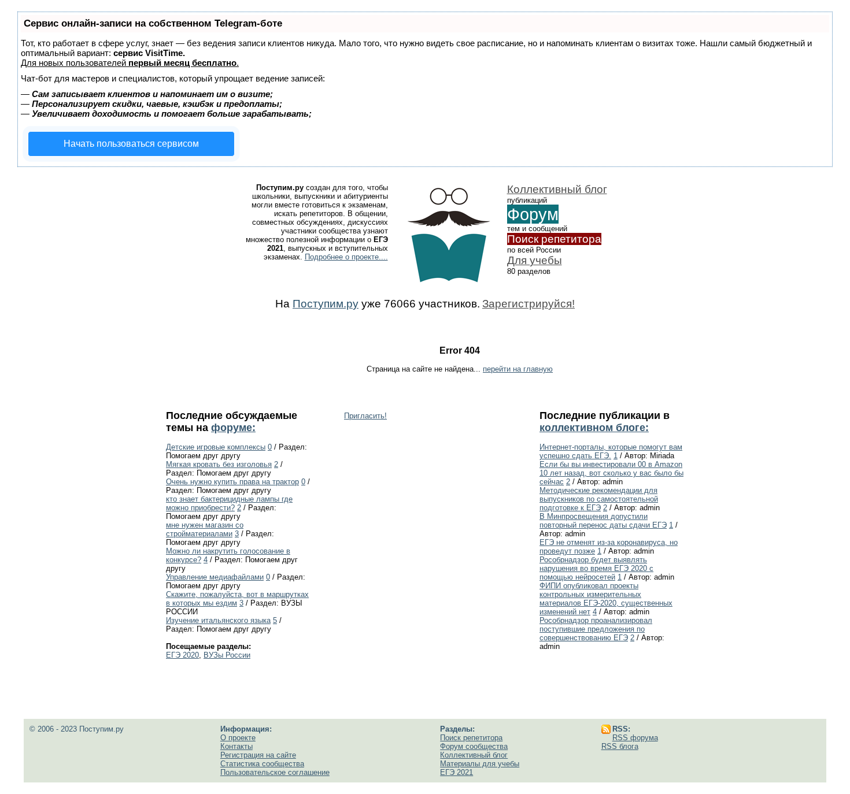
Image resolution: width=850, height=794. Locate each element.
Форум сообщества (474, 746)
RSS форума (635, 737)
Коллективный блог (557, 189)
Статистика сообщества (262, 763)
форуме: (233, 427)
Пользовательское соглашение (275, 772)
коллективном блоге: (594, 427)
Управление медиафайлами (215, 577)
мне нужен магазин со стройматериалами (204, 529)
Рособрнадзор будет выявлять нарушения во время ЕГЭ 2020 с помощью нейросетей (596, 568)
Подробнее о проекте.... (346, 257)
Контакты (236, 746)
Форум (533, 214)
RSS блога (619, 746)
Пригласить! (365, 415)
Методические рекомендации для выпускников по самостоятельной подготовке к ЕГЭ (598, 499)
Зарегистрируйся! (528, 304)
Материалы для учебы (479, 763)
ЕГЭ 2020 (182, 655)
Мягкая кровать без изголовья (219, 464)
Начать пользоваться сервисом (131, 144)
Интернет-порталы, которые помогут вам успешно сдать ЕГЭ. (610, 451)
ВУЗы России (227, 655)
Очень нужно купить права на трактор (232, 481)
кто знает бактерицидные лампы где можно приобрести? (229, 503)
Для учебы (534, 260)
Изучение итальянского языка (218, 620)
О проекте (238, 737)
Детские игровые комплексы (215, 447)
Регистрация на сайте (258, 755)
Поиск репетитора (554, 239)
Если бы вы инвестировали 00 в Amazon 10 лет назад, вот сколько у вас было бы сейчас (611, 473)
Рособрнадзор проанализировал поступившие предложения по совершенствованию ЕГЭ (595, 629)
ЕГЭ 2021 (456, 772)
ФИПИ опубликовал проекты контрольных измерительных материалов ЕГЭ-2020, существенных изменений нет (605, 598)
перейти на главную (518, 369)
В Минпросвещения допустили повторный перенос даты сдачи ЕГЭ (603, 520)
